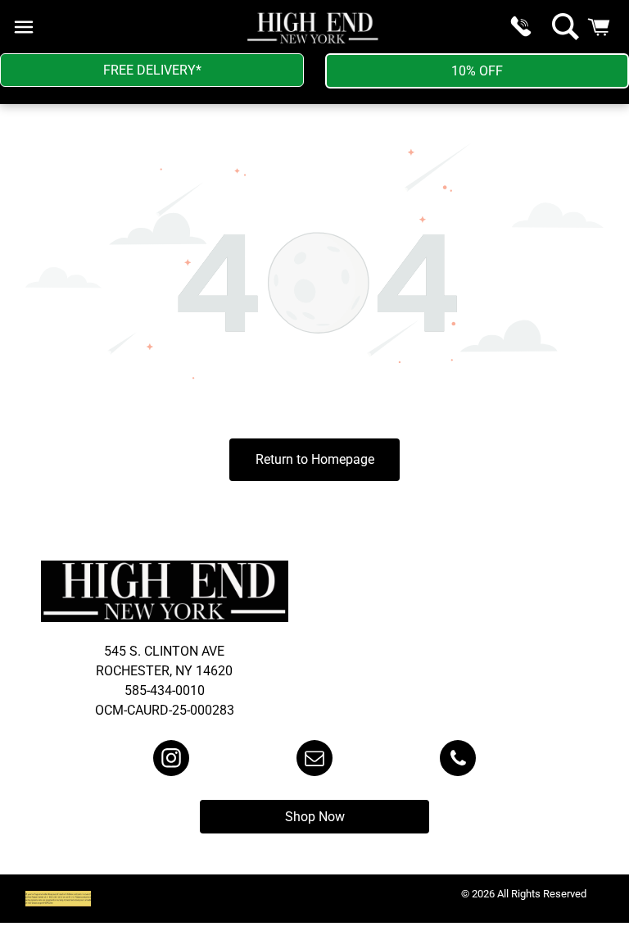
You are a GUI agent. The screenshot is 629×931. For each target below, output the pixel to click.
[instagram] (171, 760)
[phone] (458, 760)
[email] (314, 760)
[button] (23, 27)
